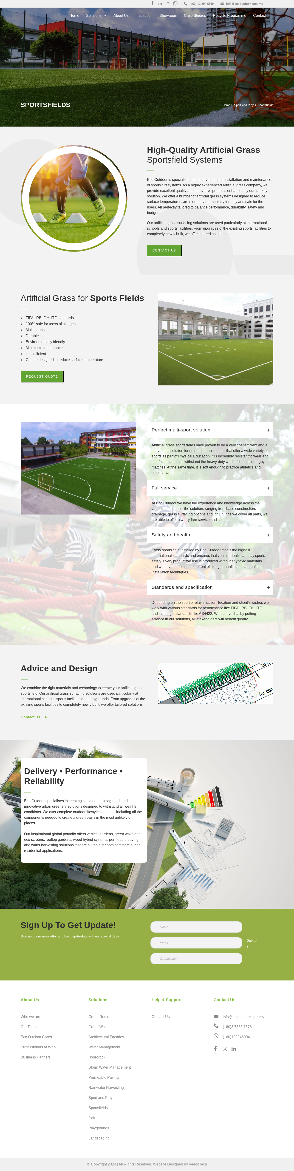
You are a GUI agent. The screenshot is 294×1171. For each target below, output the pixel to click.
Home (74, 15)
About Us (121, 15)
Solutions (94, 15)
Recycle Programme (229, 15)
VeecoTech (198, 1164)
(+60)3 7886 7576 (237, 1027)
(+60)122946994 (236, 1037)
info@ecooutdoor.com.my (243, 1017)
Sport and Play (244, 105)
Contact (259, 15)
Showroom (168, 15)
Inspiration (144, 15)
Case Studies (195, 15)
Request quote (42, 386)
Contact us (164, 250)
